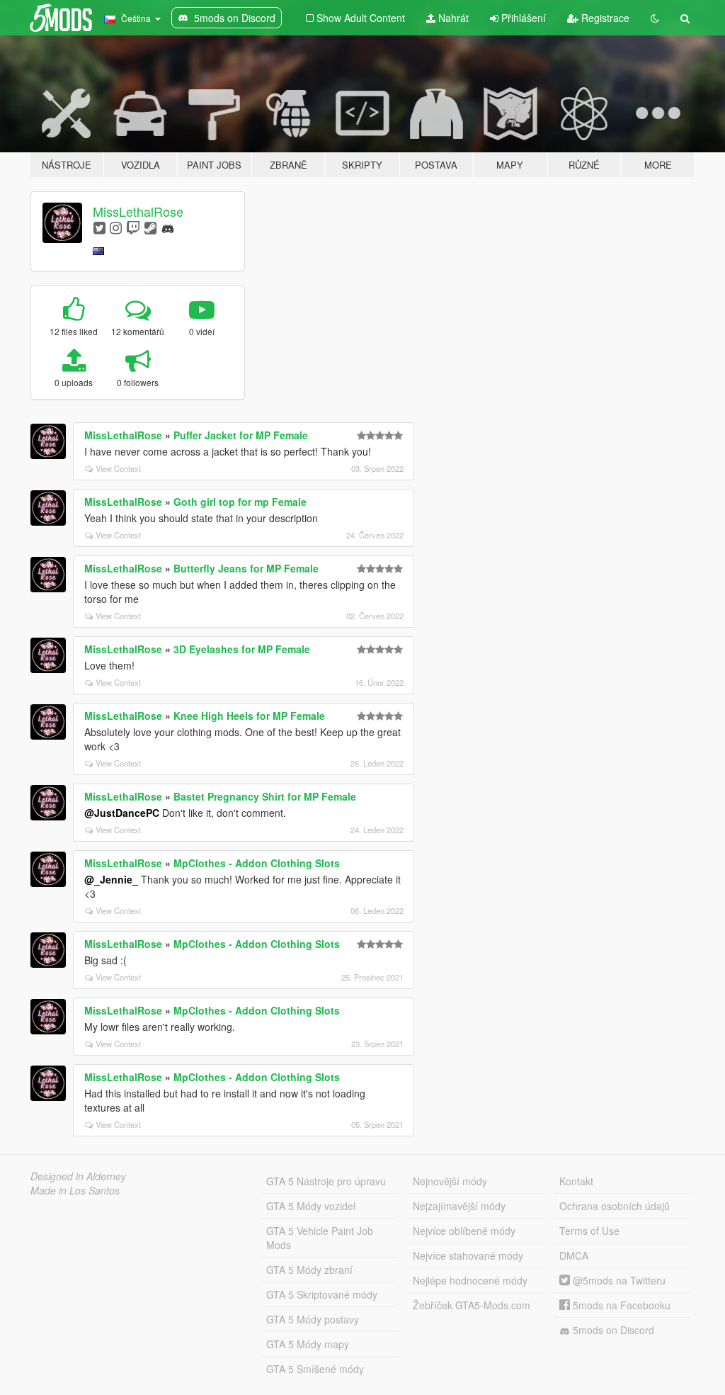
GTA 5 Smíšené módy (315, 1369)
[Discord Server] (168, 227)
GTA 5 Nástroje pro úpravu (326, 1181)
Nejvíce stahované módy (468, 1255)
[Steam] (150, 227)
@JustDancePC (121, 813)
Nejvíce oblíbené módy (464, 1231)
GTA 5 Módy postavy (312, 1319)
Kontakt (576, 1181)
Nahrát (452, 18)
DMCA (573, 1255)
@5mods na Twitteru (618, 1280)
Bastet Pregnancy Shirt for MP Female (264, 796)
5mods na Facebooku (620, 1305)
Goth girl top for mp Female (240, 502)
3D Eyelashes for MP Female (241, 649)
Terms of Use (589, 1231)
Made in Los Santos (75, 1190)
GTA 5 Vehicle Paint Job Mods (319, 1238)
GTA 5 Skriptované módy (321, 1294)
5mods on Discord (612, 1330)
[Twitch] (133, 227)
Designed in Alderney (78, 1176)
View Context (118, 468)
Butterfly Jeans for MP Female (246, 568)
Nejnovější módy (450, 1181)
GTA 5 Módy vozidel (310, 1206)
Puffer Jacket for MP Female (240, 435)
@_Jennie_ (111, 879)
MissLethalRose (138, 211)
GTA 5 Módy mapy (307, 1344)
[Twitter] (99, 227)
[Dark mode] (655, 17)
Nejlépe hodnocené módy (470, 1280)
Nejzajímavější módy (459, 1206)
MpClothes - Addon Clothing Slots (256, 863)
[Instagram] (115, 227)
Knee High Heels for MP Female (249, 715)
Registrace (603, 18)
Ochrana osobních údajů (614, 1206)
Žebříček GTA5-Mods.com (471, 1305)
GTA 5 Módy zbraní (309, 1270)
